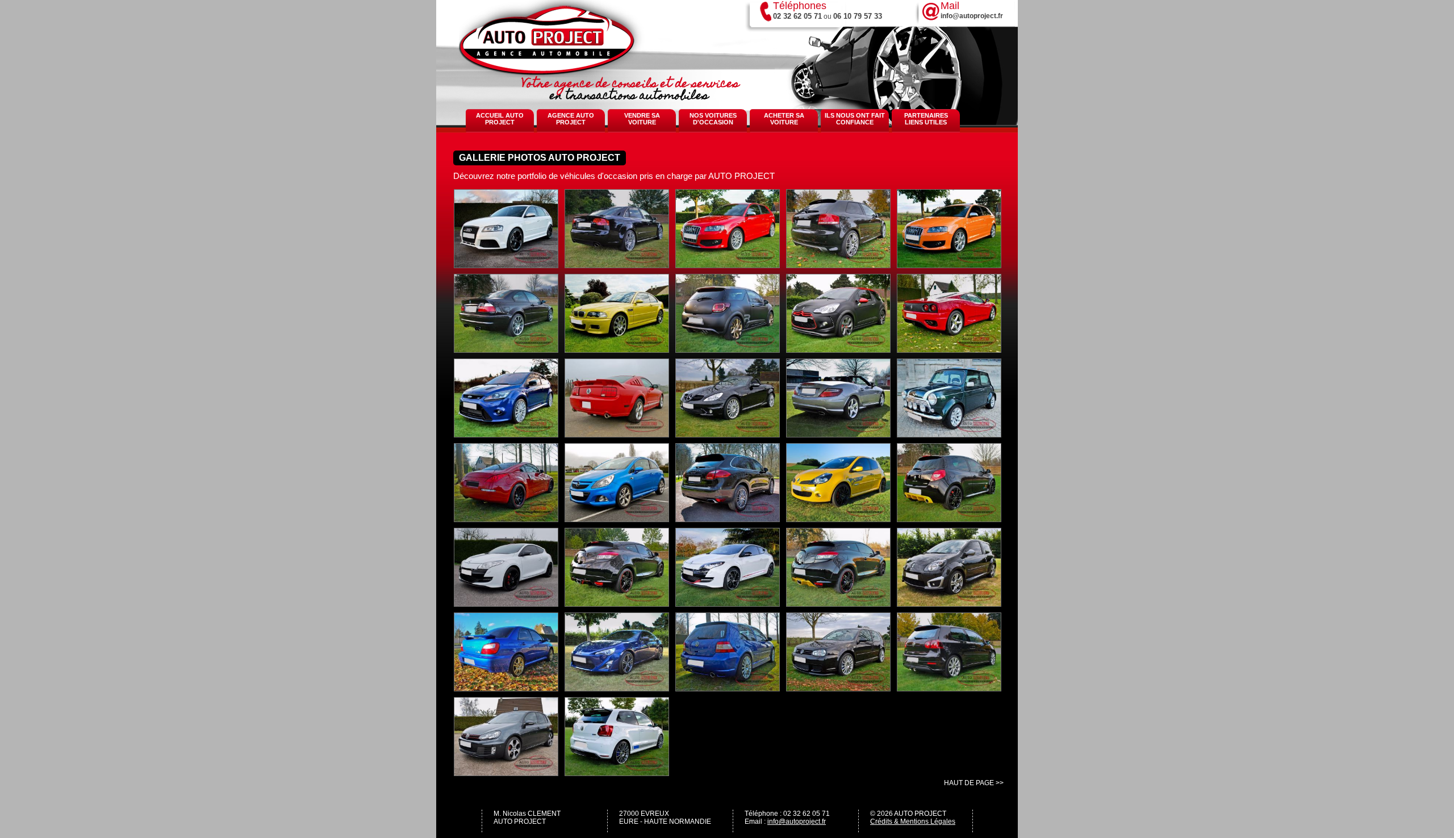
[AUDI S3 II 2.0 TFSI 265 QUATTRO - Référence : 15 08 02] (949, 264)
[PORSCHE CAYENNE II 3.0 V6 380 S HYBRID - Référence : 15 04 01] (727, 518)
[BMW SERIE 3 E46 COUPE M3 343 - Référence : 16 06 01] (616, 349)
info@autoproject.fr (796, 822)
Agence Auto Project (571, 119)
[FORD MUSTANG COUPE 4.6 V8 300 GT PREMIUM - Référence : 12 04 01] (616, 434)
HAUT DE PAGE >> (974, 783)
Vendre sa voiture (642, 119)
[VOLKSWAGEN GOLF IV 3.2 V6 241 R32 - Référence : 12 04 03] (727, 688)
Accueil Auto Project (500, 119)
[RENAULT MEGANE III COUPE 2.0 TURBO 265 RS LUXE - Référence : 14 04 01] (727, 603)
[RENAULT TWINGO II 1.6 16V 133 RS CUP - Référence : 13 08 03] (949, 603)
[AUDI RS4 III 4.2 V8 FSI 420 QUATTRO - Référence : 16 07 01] (616, 264)
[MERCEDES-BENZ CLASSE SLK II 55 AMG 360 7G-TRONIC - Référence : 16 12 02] (727, 434)
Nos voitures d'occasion (713, 119)
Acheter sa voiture (784, 119)
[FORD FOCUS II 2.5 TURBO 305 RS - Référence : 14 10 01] (506, 434)
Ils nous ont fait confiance (855, 119)
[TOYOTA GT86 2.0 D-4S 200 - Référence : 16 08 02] (616, 688)
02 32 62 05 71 (797, 16)
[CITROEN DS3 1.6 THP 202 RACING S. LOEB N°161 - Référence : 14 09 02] (838, 349)
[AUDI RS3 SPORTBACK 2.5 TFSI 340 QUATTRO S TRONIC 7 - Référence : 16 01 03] (506, 264)
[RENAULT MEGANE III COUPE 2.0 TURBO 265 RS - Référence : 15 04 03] (616, 603)
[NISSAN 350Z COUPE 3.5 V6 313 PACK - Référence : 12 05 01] (506, 518)
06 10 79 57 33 (857, 16)
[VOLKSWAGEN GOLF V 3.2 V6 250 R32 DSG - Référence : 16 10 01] (949, 688)
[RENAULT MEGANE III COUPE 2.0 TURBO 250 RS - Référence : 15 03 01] (506, 603)
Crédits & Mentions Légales (912, 822)
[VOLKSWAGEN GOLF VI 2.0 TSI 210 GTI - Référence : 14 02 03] (506, 772)
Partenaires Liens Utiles (926, 119)
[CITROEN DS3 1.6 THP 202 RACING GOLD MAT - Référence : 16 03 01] (727, 349)
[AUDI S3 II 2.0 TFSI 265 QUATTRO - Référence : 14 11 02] (838, 264)
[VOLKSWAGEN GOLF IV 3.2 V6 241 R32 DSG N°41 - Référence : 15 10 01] (838, 688)
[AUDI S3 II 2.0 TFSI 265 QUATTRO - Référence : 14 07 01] (727, 264)
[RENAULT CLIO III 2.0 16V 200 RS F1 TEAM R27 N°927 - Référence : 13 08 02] (838, 518)
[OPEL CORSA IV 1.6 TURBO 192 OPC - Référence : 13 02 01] (616, 518)
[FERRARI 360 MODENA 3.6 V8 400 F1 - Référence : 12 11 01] (949, 349)
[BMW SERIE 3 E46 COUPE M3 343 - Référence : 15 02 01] (506, 349)
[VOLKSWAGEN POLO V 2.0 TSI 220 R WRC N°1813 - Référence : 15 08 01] (616, 772)
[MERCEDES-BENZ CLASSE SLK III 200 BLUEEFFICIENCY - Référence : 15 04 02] (838, 434)
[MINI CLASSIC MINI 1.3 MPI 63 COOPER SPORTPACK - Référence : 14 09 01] (949, 434)
